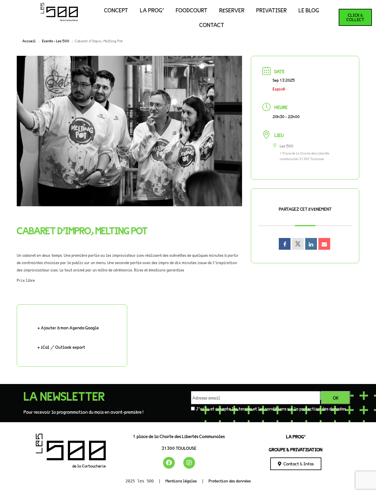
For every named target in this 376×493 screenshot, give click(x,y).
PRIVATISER (271, 10)
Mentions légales (181, 480)
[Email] (324, 244)
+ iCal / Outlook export (61, 347)
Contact (211, 24)
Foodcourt (191, 10)
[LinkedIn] (311, 244)
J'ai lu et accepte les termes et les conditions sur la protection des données (271, 408)
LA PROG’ (152, 10)
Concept (116, 10)
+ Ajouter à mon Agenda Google (68, 327)
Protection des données (230, 480)
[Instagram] (189, 463)
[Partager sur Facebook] (285, 244)
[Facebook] (169, 463)
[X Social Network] (298, 244)
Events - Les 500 (55, 40)
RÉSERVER (231, 10)
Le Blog (308, 10)
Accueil (29, 40)
